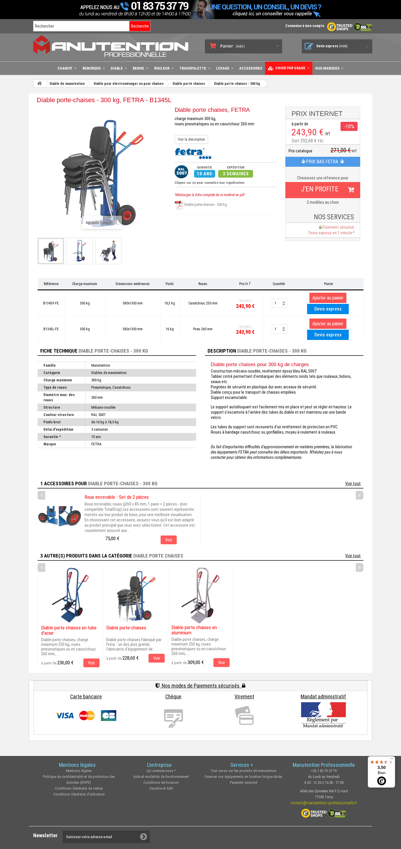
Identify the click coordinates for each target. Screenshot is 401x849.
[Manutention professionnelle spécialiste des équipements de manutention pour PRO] (114, 46)
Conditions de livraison (161, 782)
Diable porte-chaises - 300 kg (205, 205)
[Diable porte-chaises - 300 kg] (51, 251)
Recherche (140, 26)
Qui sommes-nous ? (161, 771)
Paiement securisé (243, 782)
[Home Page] (39, 83)
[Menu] (391, 759)
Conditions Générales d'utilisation (79, 794)
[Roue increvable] (60, 516)
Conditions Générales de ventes (79, 788)
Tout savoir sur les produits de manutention (243, 771)
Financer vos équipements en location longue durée (243, 776)
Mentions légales (79, 771)
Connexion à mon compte (304, 26)
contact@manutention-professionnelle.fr (324, 803)
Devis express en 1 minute (331, 232)
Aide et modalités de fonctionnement (161, 776)
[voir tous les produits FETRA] (193, 153)
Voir (168, 540)
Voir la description (191, 139)
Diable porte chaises (158, 556)
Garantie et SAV (161, 788)
